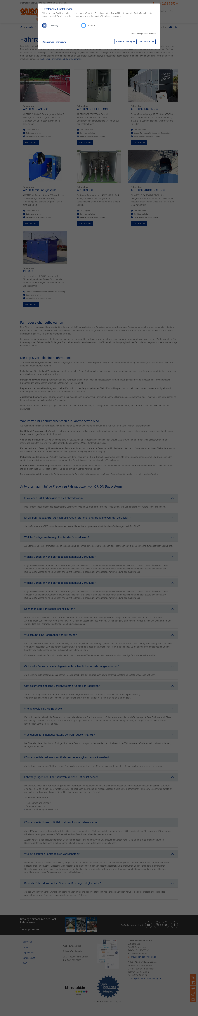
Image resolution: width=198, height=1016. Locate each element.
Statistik (91, 25)
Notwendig (53, 25)
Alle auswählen (146, 41)
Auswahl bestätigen (125, 41)
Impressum (61, 42)
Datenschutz (48, 42)
